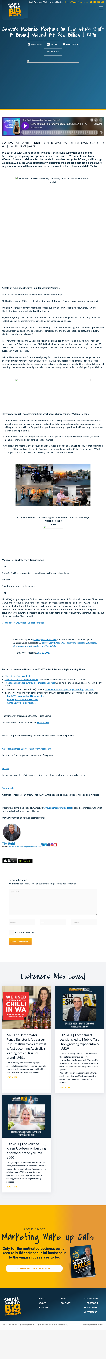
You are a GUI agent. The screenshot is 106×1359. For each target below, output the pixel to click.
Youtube (92, 1312)
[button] (101, 8)
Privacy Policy (63, 1325)
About (42, 1303)
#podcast (78, 642)
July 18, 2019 (43, 652)
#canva (70, 642)
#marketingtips (90, 642)
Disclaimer (53, 1325)
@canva (36, 639)
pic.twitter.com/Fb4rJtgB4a (43, 646)
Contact (66, 1303)
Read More (11, 1077)
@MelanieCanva (48, 639)
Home (42, 1298)
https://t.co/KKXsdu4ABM (54, 642)
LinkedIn (92, 1307)
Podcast (43, 1307)
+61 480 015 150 (96, 2)
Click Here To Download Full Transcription (23, 622)
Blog (63, 1298)
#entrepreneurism (21, 646)
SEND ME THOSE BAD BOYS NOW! (34, 1268)
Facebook (92, 1303)
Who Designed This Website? (93, 1325)
